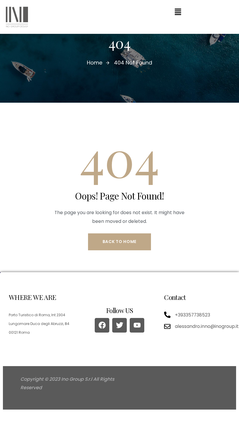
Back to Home (119, 241)
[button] (177, 12)
